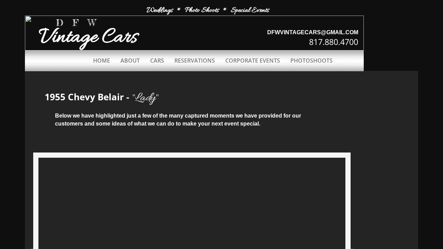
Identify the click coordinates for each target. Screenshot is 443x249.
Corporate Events (252, 60)
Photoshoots (311, 60)
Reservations (194, 60)
